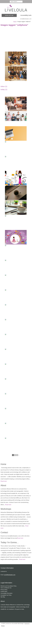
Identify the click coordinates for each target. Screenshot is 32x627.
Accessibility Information (6, 593)
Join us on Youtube (31, 1)
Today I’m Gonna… (10, 542)
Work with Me (9, 15)
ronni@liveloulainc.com (25, 18)
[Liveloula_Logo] (16, 8)
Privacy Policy (4, 589)
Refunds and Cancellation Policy (8, 586)
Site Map (3, 597)
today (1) (4, 89)
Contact (4, 532)
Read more (4, 481)
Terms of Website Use (6, 587)
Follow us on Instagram (28, 1)
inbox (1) (4, 86)
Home (3, 464)
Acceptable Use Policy (6, 595)
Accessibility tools (25, 15)
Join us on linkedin (26, 1)
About (3, 485)
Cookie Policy (4, 591)
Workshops (6, 509)
